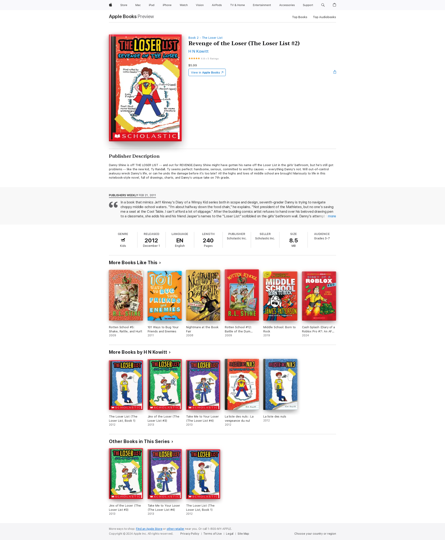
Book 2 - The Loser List (205, 37)
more (332, 216)
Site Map (243, 533)
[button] (323, 5)
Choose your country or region (315, 533)
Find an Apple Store (149, 528)
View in (205, 72)
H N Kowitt (198, 51)
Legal (229, 533)
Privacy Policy (189, 533)
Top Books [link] (299, 17)
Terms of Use (212, 533)
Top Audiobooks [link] (324, 17)
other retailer (175, 528)
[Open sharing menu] (335, 72)
